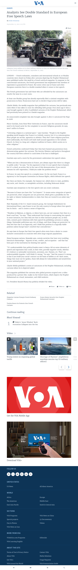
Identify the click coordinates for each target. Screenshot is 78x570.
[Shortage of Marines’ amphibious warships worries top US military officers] (55, 346)
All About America (46, 486)
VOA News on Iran (13, 527)
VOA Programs (12, 516)
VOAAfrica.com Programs (16, 538)
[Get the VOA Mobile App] (39, 395)
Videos (42, 523)
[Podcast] (30, 474)
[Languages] (47, 567)
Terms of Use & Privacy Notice (17, 552)
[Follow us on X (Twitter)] (13, 474)
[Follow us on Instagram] (22, 474)
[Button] (68, 28)
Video (10, 333)
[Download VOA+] (39, 440)
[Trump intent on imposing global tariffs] (22, 346)
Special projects (12, 519)
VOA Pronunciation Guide (49, 563)
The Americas (12, 501)
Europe (10, 8)
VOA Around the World (15, 563)
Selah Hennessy (14, 21)
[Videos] (30, 567)
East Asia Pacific (13, 505)
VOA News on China (47, 516)
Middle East (44, 501)
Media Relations (45, 556)
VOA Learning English (15, 541)
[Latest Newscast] (14, 567)
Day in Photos (12, 523)
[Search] (64, 567)
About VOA (11, 556)
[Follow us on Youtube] (17, 474)
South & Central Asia (47, 505)
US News (10, 486)
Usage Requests (45, 560)
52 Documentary (46, 519)
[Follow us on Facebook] (8, 474)
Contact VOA (44, 552)
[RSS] (26, 474)
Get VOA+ (10, 560)
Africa (9, 497)
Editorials (43, 538)
